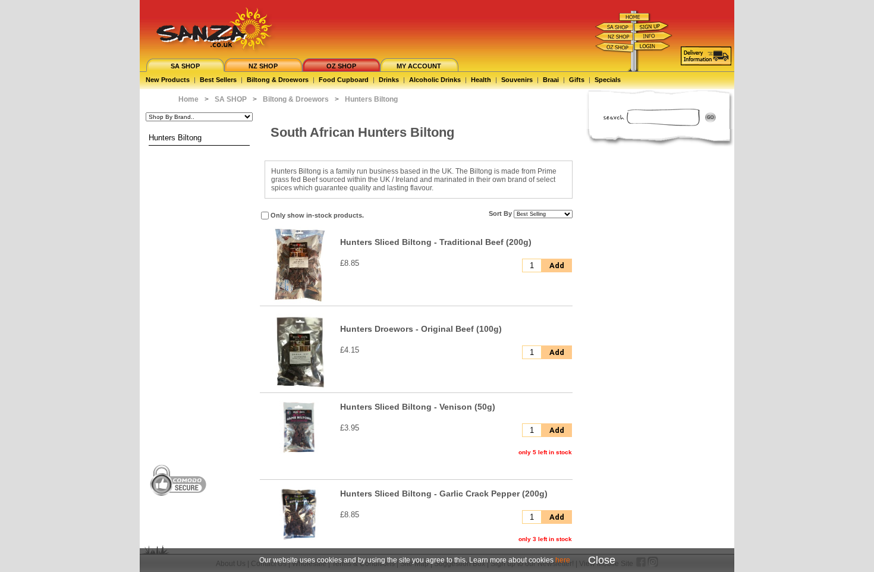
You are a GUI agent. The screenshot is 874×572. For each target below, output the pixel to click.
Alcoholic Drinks (435, 79)
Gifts (576, 79)
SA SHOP (185, 66)
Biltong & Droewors (278, 79)
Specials (608, 79)
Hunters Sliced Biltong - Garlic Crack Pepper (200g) (444, 493)
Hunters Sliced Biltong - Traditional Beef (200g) (436, 242)
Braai (551, 79)
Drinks (389, 79)
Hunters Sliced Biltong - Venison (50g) (417, 406)
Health (481, 79)
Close (601, 560)
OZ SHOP (341, 66)
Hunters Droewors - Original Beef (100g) (421, 329)
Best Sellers (218, 79)
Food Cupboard (344, 79)
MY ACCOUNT (419, 66)
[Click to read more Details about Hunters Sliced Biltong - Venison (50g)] (299, 452)
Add (556, 265)
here (562, 560)
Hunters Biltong (175, 137)
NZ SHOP (263, 66)
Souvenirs (517, 79)
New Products (168, 79)
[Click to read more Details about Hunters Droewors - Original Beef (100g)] (299, 388)
